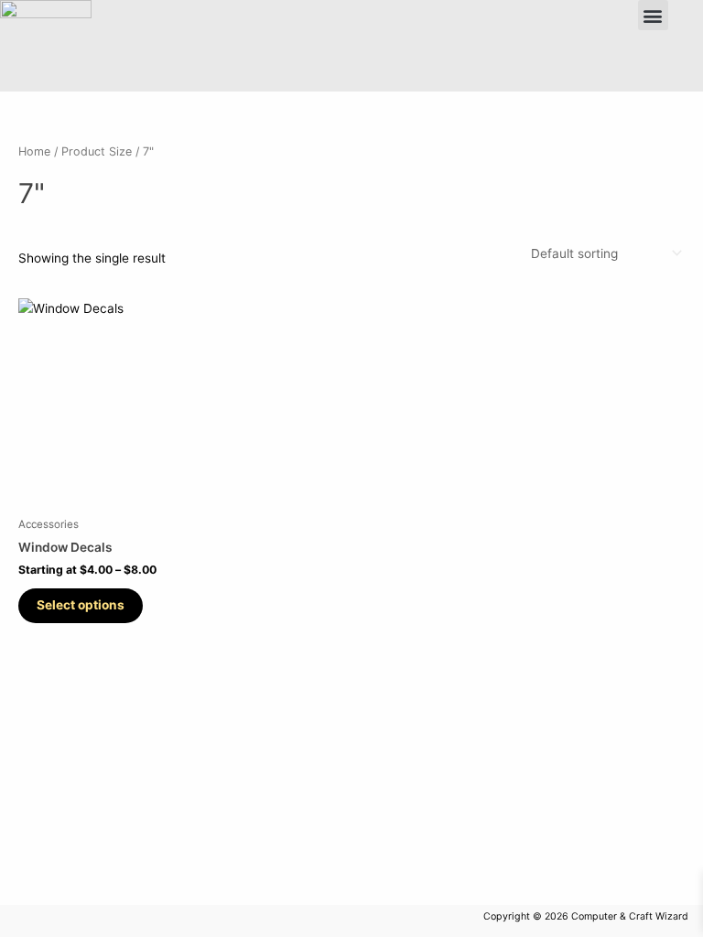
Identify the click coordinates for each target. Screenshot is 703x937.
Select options (80, 605)
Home (34, 151)
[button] (653, 15)
